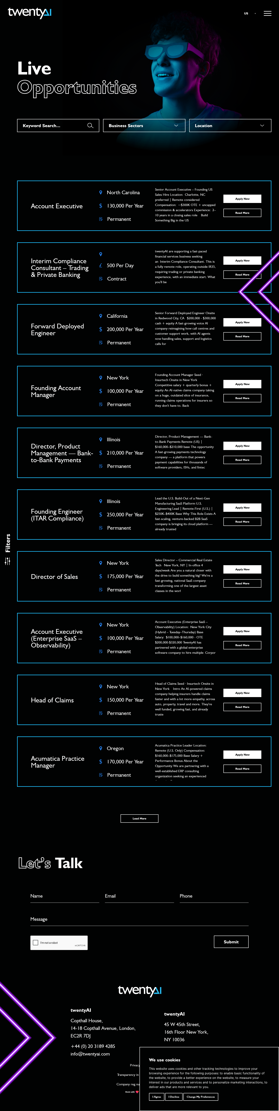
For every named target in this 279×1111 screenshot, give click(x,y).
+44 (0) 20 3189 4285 (93, 1046)
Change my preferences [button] (201, 1096)
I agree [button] (156, 1096)
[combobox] (248, 13)
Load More (139, 818)
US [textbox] (246, 13)
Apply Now (242, 198)
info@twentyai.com (90, 1054)
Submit (231, 942)
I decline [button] (174, 1096)
